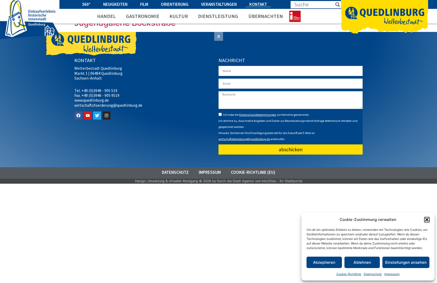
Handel (106, 16)
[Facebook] (78, 115)
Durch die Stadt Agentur (235, 181)
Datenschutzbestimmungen (257, 115)
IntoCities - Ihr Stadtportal (282, 181)
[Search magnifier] (337, 4)
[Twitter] (97, 115)
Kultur (178, 16)
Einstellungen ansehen (406, 262)
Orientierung (174, 4)
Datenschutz (373, 274)
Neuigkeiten (115, 4)
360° (86, 4)
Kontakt (258, 4)
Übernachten (265, 16)
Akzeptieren (324, 262)
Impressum (392, 274)
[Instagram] (106, 115)
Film (144, 4)
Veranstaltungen (219, 4)
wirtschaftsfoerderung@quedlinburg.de (244, 139)
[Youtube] (88, 115)
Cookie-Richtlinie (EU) (253, 172)
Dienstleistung (218, 16)
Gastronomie (142, 16)
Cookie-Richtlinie (348, 274)
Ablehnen (362, 262)
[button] (426, 219)
